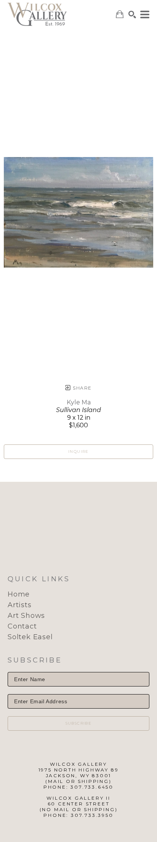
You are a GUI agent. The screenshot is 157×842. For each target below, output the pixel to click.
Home (19, 594)
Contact (22, 626)
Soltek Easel (30, 637)
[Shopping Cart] (119, 14)
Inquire (78, 451)
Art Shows (26, 615)
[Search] (132, 14)
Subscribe (79, 723)
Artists (20, 604)
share (81, 388)
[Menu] (144, 14)
